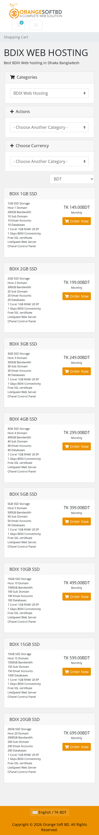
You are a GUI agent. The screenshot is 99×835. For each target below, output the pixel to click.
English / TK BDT (52, 812)
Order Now (79, 221)
